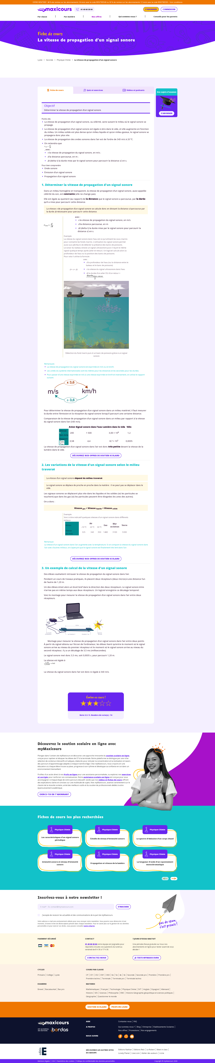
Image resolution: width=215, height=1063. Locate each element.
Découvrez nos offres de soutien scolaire (95, 455)
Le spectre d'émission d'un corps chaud (155, 838)
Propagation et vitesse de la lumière (107, 863)
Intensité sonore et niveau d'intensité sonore (60, 863)
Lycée (40, 60)
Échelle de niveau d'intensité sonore (107, 838)
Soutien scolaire (96, 1007)
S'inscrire (123, 906)
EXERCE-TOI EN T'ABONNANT (54, 794)
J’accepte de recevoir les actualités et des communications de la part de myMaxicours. (77, 915)
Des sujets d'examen (166, 92)
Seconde (49, 60)
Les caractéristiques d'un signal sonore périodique (60, 838)
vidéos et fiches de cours (110, 780)
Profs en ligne (70, 774)
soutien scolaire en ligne (117, 755)
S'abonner (166, 113)
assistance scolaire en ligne (96, 777)
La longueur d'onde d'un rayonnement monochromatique (155, 863)
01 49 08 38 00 (91, 944)
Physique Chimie (64, 60)
